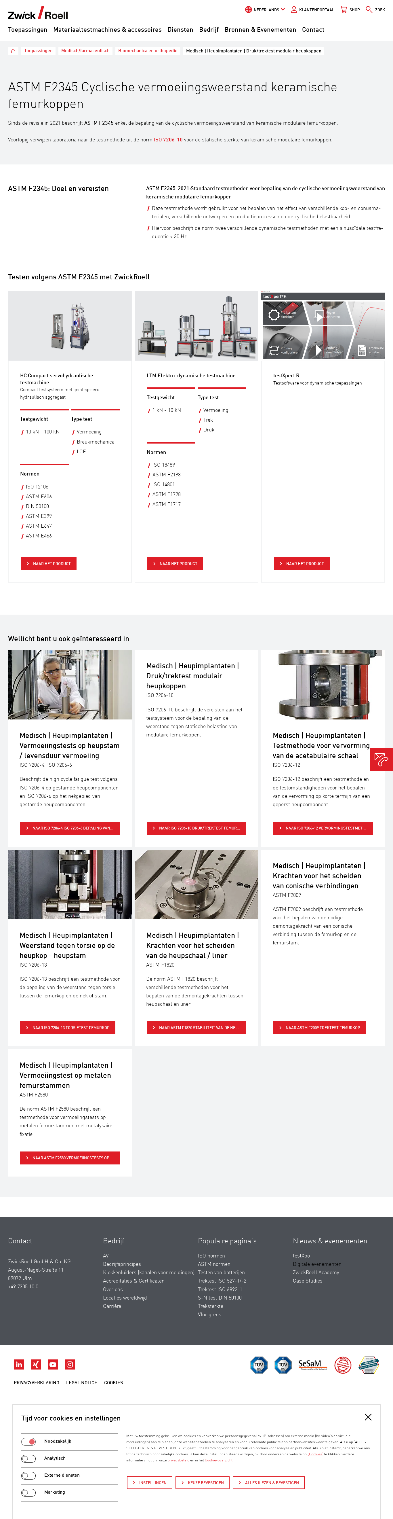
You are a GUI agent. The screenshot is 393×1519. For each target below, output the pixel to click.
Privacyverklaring (36, 1383)
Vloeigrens (209, 1314)
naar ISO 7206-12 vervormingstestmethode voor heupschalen (329, 828)
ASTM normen (214, 1264)
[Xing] (36, 1368)
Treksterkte (210, 1306)
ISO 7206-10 (168, 140)
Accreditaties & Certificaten (134, 1281)
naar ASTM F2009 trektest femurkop (322, 1028)
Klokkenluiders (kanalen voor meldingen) (148, 1272)
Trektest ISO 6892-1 (220, 1289)
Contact (313, 30)
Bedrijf (209, 30)
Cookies (113, 1383)
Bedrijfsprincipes (122, 1264)
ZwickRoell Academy (316, 1272)
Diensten (180, 30)
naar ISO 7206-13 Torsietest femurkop (71, 1028)
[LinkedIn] (19, 1368)
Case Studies (308, 1281)
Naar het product (51, 564)
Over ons (113, 1289)
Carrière (112, 1306)
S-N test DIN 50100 (220, 1298)
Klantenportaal (316, 10)
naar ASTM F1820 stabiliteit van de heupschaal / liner (202, 1028)
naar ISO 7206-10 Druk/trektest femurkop (201, 828)
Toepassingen (27, 30)
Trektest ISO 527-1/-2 (222, 1281)
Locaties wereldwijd (125, 1298)
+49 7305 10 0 (23, 1286)
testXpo (301, 1256)
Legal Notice (81, 1383)
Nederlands (266, 10)
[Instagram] (70, 1368)
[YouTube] (53, 1368)
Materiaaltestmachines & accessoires (107, 30)
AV (106, 1256)
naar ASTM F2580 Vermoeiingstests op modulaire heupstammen (76, 1158)
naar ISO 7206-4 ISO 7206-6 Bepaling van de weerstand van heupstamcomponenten (76, 828)
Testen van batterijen (221, 1272)
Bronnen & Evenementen (260, 30)
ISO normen (211, 1256)
